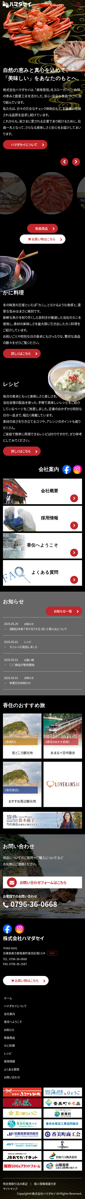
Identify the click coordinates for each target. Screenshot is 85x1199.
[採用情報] (19, 529)
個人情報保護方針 (45, 1184)
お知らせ (9, 1030)
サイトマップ (10, 1189)
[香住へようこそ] (17, 556)
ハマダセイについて (24, 144)
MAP (52, 953)
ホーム (8, 998)
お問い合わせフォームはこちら (43, 882)
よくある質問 (11, 1069)
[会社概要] (15, 502)
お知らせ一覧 (63, 611)
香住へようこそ (13, 1022)
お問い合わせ (12, 1077)
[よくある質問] (17, 583)
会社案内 (9, 1014)
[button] (64, 162)
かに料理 (9, 1045)
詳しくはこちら (21, 353)
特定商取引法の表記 (15, 1184)
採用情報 (9, 1061)
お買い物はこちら (43, 239)
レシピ (7, 1053)
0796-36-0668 (33, 904)
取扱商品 (41, 228)
